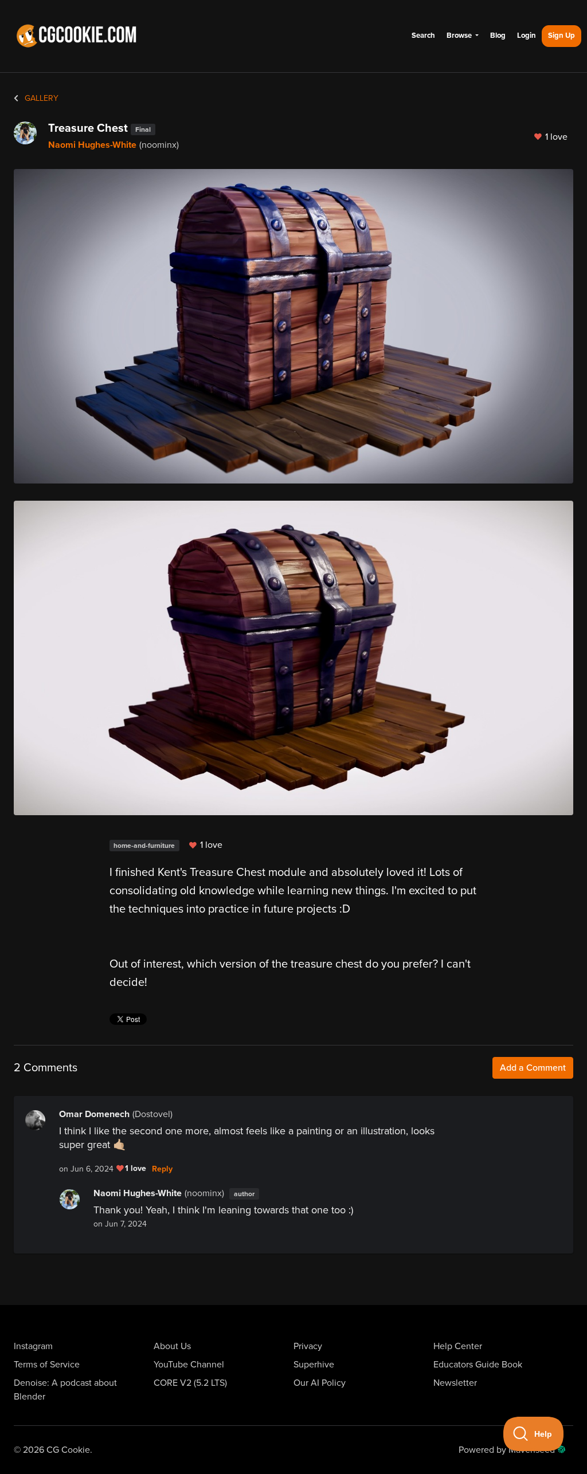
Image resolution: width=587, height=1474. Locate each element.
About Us (172, 1346)
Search (423, 35)
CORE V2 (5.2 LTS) (190, 1383)
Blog (498, 35)
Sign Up (561, 35)
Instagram (33, 1346)
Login (526, 35)
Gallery (40, 98)
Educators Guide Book (477, 1364)
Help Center (457, 1346)
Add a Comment (533, 1068)
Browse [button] (460, 35)
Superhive (314, 1364)
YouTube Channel (189, 1364)
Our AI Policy (320, 1383)
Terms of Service (47, 1364)
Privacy (308, 1346)
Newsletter (455, 1383)
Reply (162, 1169)
